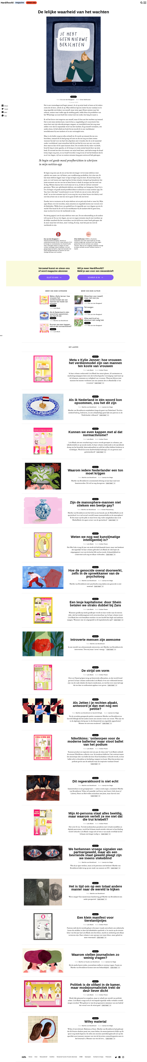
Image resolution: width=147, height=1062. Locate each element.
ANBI (81, 1057)
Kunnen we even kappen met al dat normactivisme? (95, 433)
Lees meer (98, 383)
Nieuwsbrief (43, 1057)
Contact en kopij (98, 1057)
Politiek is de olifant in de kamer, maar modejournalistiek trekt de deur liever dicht (95, 988)
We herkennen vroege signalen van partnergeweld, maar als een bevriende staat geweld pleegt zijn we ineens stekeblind (95, 853)
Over (36, 1057)
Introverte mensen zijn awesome (95, 639)
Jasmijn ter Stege (107, 407)
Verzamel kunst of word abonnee (67, 1057)
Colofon (52, 1057)
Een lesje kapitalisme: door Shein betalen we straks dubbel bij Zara (95, 603)
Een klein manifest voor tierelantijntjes (95, 919)
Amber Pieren (103, 370)
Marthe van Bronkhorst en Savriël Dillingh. (89, 713)
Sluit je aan (52, 277)
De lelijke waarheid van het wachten (73, 12)
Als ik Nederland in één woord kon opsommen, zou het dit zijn (95, 401)
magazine (19, 3)
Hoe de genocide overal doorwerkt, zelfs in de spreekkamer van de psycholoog (95, 573)
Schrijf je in (94, 277)
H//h (24, 1057)
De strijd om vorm (95, 670)
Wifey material (95, 1021)
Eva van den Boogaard (67, 99)
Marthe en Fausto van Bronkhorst (89, 962)
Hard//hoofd (7, 2)
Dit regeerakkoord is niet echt (95, 781)
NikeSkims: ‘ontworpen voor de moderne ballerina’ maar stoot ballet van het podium (95, 741)
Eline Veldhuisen (85, 99)
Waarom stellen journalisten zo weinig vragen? (95, 956)
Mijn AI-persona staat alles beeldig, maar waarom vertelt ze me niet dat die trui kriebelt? (95, 816)
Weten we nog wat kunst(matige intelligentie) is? (95, 538)
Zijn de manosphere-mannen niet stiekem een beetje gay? (95, 504)
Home (30, 1057)
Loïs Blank (90, 370)
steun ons (31, 3)
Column (73, 97)
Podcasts (108, 1057)
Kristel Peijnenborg (107, 509)
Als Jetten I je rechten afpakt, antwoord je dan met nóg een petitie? (95, 706)
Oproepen (88, 1057)
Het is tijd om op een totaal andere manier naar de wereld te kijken (95, 888)
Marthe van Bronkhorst (89, 407)
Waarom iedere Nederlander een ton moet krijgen (95, 471)
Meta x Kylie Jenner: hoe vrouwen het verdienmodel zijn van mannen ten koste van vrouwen (95, 363)
